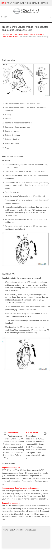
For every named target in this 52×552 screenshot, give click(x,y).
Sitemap (35, 3)
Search (44, 3)
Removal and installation (10, 37)
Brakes (26, 34)
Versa (16, 3)
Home (3, 3)
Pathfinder (25, 3)
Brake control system (37, 34)
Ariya (9, 3)
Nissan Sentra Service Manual (12, 34)
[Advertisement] (26, 49)
